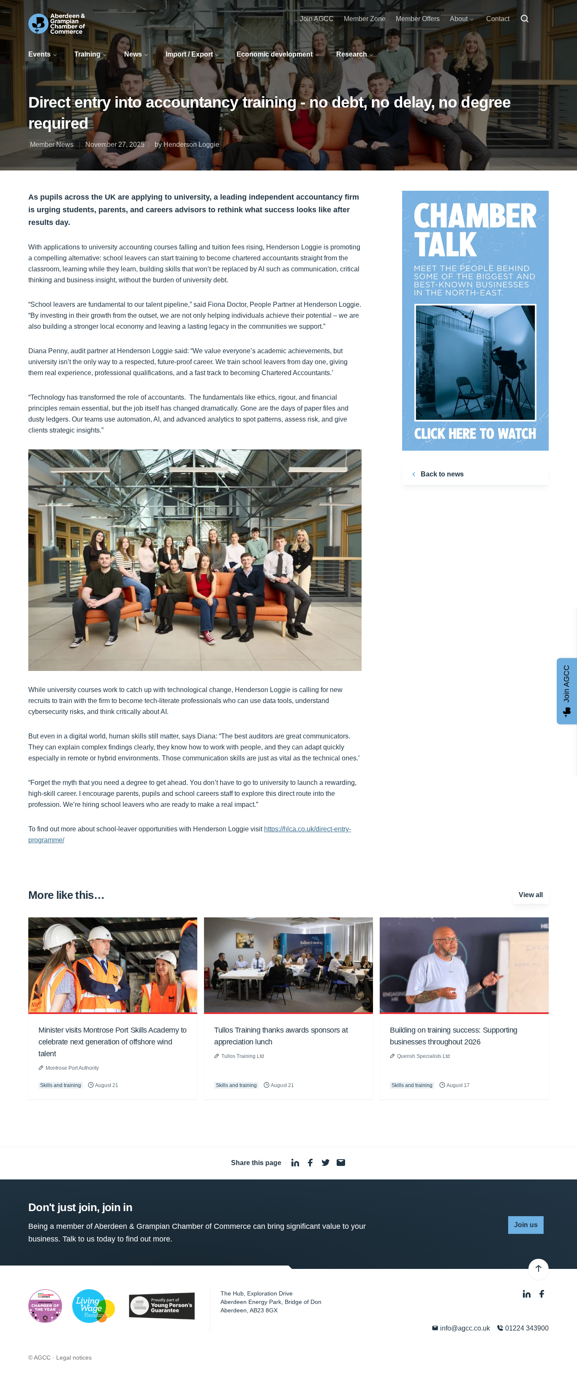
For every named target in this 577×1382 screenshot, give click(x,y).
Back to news (441, 474)
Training (87, 54)
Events (39, 54)
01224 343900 (526, 1328)
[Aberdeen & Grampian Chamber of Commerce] (56, 24)
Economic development (275, 54)
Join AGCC (317, 18)
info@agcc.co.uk (464, 1328)
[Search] (525, 19)
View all (531, 894)
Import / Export (189, 54)
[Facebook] (542, 1294)
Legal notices (74, 1357)
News (133, 54)
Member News (51, 144)
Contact (497, 18)
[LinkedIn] (527, 1294)
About (459, 18)
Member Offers (418, 18)
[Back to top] (538, 1269)
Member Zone (365, 18)
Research (351, 54)
